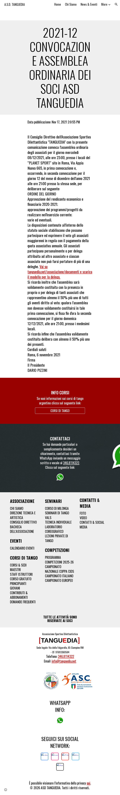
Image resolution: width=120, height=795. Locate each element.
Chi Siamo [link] (71, 4)
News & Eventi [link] (89, 4)
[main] (60, 67)
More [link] (104, 4)
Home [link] (57, 4)
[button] (116, 4)
